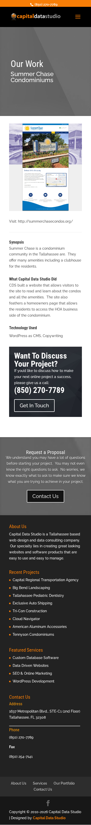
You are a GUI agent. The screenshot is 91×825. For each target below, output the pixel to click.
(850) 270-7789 (39, 390)
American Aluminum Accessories (40, 627)
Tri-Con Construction (30, 611)
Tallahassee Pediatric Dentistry (38, 596)
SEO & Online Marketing (32, 673)
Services (40, 783)
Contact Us (45, 496)
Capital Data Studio (49, 818)
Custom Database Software (36, 658)
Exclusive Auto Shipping (32, 603)
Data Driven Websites (31, 666)
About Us (18, 783)
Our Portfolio (64, 783)
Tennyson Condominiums (33, 634)
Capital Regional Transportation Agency (46, 580)
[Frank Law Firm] (45, 211)
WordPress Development (33, 681)
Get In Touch (34, 406)
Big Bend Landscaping (31, 588)
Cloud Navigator (26, 619)
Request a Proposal (45, 452)
